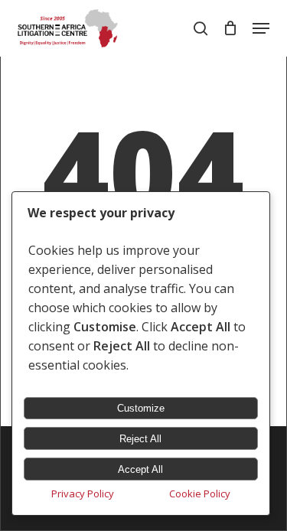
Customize (141, 408)
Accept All (140, 469)
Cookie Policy (199, 493)
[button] (261, 28)
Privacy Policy (82, 493)
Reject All (140, 439)
